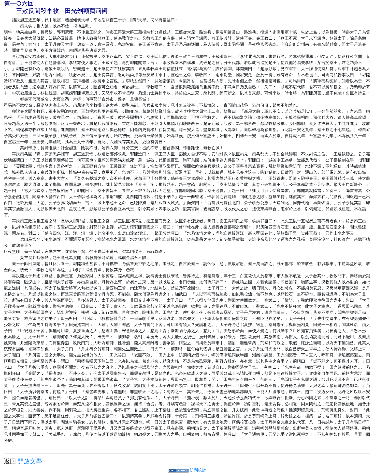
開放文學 (30, 461)
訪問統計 (198, 469)
